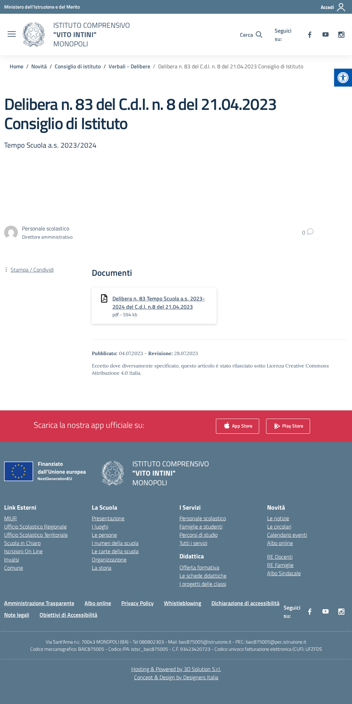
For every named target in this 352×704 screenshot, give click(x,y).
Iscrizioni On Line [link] (23, 551)
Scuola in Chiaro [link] (22, 543)
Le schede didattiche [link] (203, 575)
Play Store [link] (292, 425)
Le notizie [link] (278, 518)
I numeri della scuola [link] (115, 543)
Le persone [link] (104, 535)
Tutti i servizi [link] (193, 543)
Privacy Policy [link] (137, 603)
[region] (262, 637)
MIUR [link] (10, 518)
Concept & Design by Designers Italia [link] (176, 677)
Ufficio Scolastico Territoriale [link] (36, 535)
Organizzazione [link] (109, 559)
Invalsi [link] (11, 559)
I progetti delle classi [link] (202, 584)
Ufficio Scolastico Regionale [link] (35, 526)
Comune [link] (13, 568)
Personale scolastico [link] (202, 518)
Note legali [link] (16, 615)
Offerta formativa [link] (199, 567)
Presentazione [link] (108, 518)
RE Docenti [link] (280, 557)
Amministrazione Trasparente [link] (39, 603)
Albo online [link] (280, 543)
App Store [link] (241, 425)
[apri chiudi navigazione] (12, 35)
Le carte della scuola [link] (115, 551)
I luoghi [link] (100, 526)
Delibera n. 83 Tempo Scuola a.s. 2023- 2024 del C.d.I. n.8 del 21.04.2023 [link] (158, 302)
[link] (343, 78)
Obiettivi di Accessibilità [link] (68, 615)
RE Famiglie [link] (280, 565)
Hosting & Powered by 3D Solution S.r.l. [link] (176, 669)
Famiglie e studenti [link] (200, 526)
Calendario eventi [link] (287, 535)
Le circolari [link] (279, 526)
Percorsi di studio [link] (198, 535)
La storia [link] (101, 568)
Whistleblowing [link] (182, 603)
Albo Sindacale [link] (284, 573)
